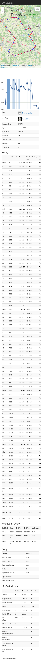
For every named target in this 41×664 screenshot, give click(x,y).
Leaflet (2, 65)
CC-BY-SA (29, 65)
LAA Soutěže (7, 2)
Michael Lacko (27, 113)
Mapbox (3, 67)
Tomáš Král (26, 119)
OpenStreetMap (15, 65)
